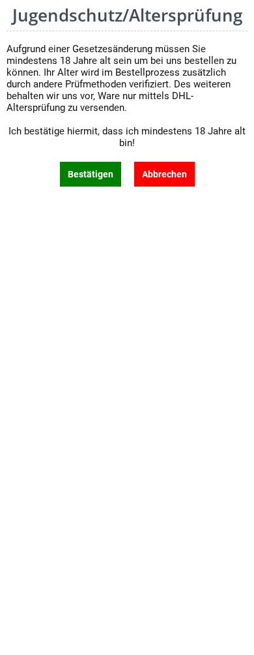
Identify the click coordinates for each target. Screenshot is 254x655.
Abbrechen (164, 174)
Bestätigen (90, 174)
